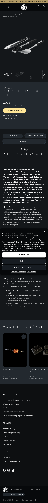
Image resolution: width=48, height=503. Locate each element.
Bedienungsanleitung (12, 433)
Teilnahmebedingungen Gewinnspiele (18, 416)
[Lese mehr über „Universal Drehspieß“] (23, 336)
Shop (12, 14)
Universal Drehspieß (9, 369)
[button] (44, 231)
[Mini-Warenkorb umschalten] (43, 7)
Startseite (6, 14)
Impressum (36, 490)
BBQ (18, 14)
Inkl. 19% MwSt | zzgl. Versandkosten (10, 378)
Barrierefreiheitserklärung (13, 412)
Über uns (6, 457)
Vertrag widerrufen (13, 494)
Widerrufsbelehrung (11, 404)
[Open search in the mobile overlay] (9, 7)
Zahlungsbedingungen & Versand (16, 400)
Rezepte (6, 437)
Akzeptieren (24, 255)
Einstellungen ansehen (24, 267)
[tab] (12, 136)
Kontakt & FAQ (9, 429)
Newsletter (7, 444)
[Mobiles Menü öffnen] (5, 7)
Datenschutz (31, 272)
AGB (26, 490)
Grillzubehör (26, 14)
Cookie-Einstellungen (18, 272)
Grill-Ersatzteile (9, 440)
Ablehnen (24, 261)
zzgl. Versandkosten (19, 106)
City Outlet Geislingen (12, 461)
